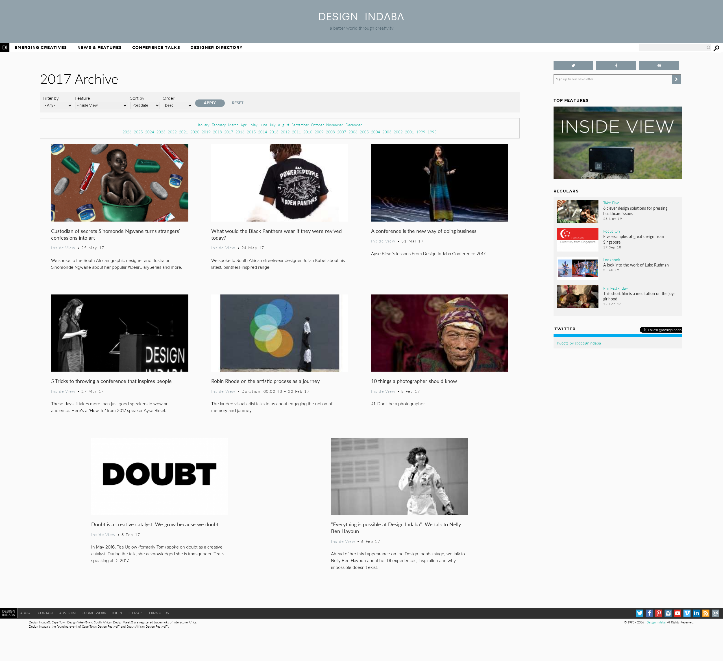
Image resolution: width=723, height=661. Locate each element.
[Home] (361, 18)
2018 (217, 132)
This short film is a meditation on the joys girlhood (639, 296)
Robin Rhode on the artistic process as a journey (265, 380)
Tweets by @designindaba (578, 343)
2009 (319, 132)
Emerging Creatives (41, 47)
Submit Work (94, 612)
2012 (285, 132)
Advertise (68, 612)
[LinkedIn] (696, 613)
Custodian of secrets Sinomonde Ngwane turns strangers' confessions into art (115, 234)
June (263, 124)
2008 (330, 132)
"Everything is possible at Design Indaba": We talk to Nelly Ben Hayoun (396, 527)
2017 (228, 132)
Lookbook (611, 259)
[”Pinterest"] (659, 65)
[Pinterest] (658, 613)
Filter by (51, 98)
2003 (386, 132)
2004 (375, 132)
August (283, 124)
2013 (273, 132)
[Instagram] (668, 613)
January (203, 124)
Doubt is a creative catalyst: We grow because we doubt (154, 524)
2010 (307, 132)
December (353, 124)
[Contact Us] (715, 613)
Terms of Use (159, 612)
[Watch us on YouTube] (677, 613)
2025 (138, 132)
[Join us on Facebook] (616, 65)
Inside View (63, 247)
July (272, 124)
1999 (420, 132)
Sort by (137, 98)
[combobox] (675, 47)
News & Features (99, 47)
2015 (251, 132)
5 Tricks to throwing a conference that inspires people (111, 380)
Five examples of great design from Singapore (633, 238)
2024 (149, 132)
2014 (262, 132)
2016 (240, 132)
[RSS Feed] (705, 613)
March (233, 124)
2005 (364, 132)
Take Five (611, 202)
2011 (296, 132)
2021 (183, 132)
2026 (127, 132)
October (317, 124)
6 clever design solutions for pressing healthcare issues (635, 210)
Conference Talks (156, 47)
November (334, 124)
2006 (353, 132)
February (219, 124)
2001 (409, 132)
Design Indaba (655, 622)
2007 (341, 132)
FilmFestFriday (615, 288)
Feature (82, 98)
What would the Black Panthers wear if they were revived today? (276, 234)
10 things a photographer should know (414, 380)
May (254, 124)
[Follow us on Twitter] (573, 65)
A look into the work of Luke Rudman (636, 265)
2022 (172, 132)
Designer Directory (216, 47)
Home (5, 47)
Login (117, 612)
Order (169, 98)
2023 (160, 132)
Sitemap (134, 612)
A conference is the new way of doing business (423, 230)
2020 (194, 132)
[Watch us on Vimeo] (687, 613)
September (300, 124)
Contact (46, 612)
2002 (398, 132)
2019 (206, 132)
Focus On (611, 231)
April (244, 124)
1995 (432, 132)
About (26, 612)
